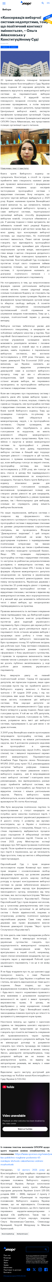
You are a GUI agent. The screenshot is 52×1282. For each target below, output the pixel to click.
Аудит (6, 1260)
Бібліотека (8, 1267)
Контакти (7, 1272)
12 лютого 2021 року (31, 1169)
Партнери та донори (12, 1270)
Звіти (6, 1263)
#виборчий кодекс (22, 1234)
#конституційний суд (8, 1234)
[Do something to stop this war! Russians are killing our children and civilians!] (47, 19)
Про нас (7, 1255)
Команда (7, 1258)
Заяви (6, 1265)
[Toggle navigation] (4, 3)
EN (48, 3)
